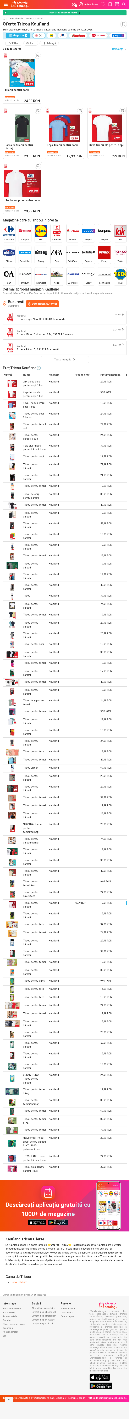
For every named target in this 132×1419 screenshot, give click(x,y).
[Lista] (117, 4)
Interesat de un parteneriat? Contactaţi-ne (68, 1312)
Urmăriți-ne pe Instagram (44, 1315)
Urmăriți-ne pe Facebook (44, 1312)
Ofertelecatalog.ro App (14, 1324)
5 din (12, 48)
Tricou (29, 18)
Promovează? (9, 1312)
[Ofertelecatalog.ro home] (20, 4)
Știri (5, 1335)
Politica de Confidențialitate (101, 1398)
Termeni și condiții (77, 1398)
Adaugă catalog (11, 1331)
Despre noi (8, 1328)
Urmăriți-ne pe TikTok (42, 1323)
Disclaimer (61, 1398)
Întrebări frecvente (12, 1308)
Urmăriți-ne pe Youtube (43, 1319)
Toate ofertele (15, 18)
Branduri (7, 1320)
